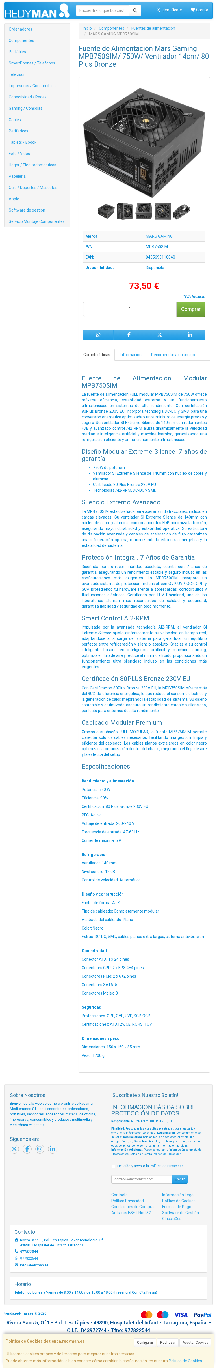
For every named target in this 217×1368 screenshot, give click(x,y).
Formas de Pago (176, 1206)
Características (96, 354)
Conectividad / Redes (28, 97)
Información (131, 354)
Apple (14, 199)
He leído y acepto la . (151, 1166)
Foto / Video (19, 153)
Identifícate (171, 10)
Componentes (21, 40)
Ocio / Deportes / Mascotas (33, 187)
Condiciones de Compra (132, 1206)
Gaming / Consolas (25, 108)
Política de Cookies (185, 1361)
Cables (15, 119)
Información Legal (178, 1195)
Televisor (17, 74)
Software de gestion (27, 210)
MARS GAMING (159, 236)
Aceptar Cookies (195, 1343)
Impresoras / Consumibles (32, 85)
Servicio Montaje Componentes (37, 221)
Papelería (17, 176)
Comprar (191, 309)
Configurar (145, 1343)
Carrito (201, 10)
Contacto (119, 1195)
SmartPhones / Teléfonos (32, 63)
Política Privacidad (127, 1201)
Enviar (180, 1179)
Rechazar (167, 1343)
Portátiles (17, 52)
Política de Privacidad (167, 1154)
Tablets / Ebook (22, 142)
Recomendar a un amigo (173, 354)
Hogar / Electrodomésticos (32, 165)
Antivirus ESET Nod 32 (131, 1212)
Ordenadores (20, 29)
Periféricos (18, 131)
